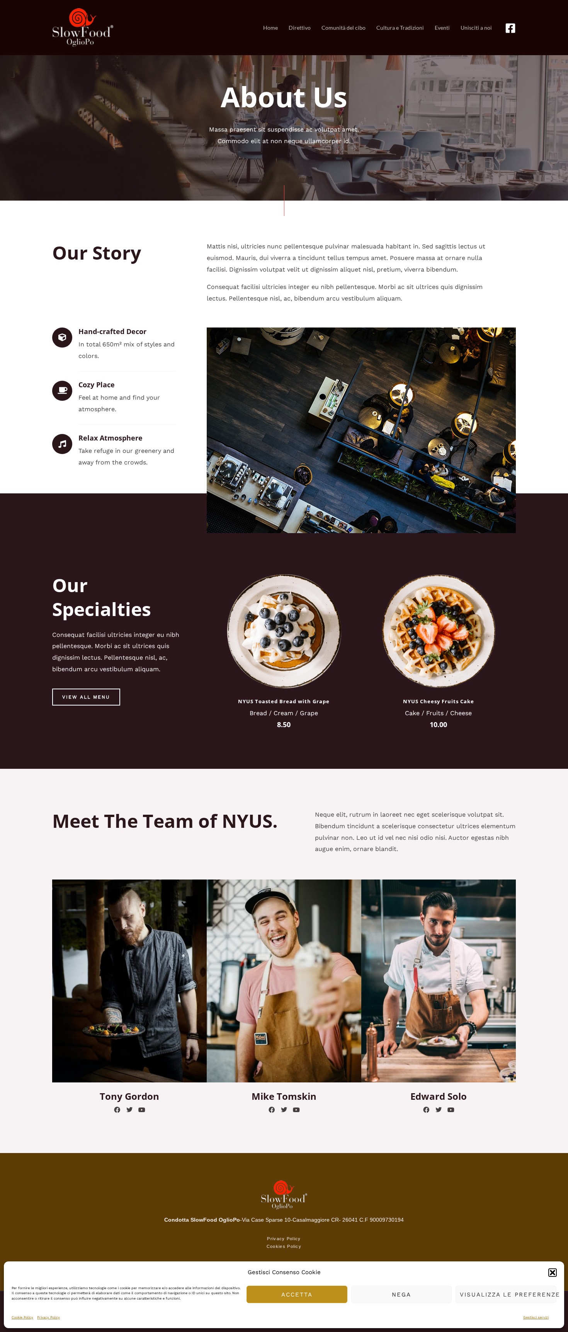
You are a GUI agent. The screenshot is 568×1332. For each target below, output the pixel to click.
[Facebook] (510, 28)
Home (270, 27)
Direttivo (300, 27)
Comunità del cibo (343, 27)
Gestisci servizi (536, 1317)
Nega (401, 1294)
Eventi (442, 27)
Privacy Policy (48, 1317)
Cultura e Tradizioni (400, 27)
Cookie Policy (22, 1317)
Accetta (297, 1294)
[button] (552, 1272)
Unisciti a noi (476, 27)
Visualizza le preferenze (508, 1294)
